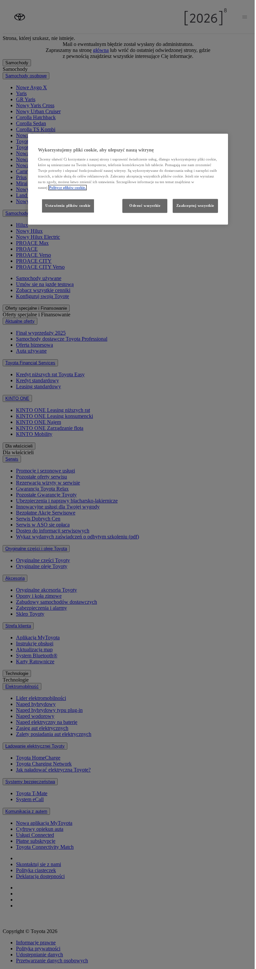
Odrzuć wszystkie (144, 206)
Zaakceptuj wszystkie (195, 206)
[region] (128, 179)
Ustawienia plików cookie (68, 206)
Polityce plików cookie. (67, 188)
